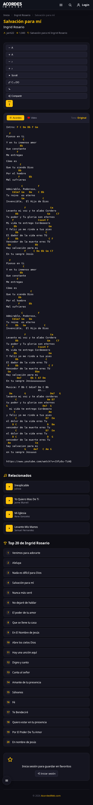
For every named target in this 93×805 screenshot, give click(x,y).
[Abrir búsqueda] (70, 5)
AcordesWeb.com (51, 795)
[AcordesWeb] (15, 5)
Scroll (14, 75)
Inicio (6, 15)
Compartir (16, 96)
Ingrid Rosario (22, 15)
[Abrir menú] (61, 5)
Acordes (17, 117)
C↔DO (15, 82)
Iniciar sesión (48, 773)
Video (34, 117)
